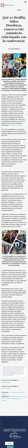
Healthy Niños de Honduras (18, 396)
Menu (19, 10)
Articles (11, 392)
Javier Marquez (6, 398)
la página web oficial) (15, 125)
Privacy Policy (15, 431)
